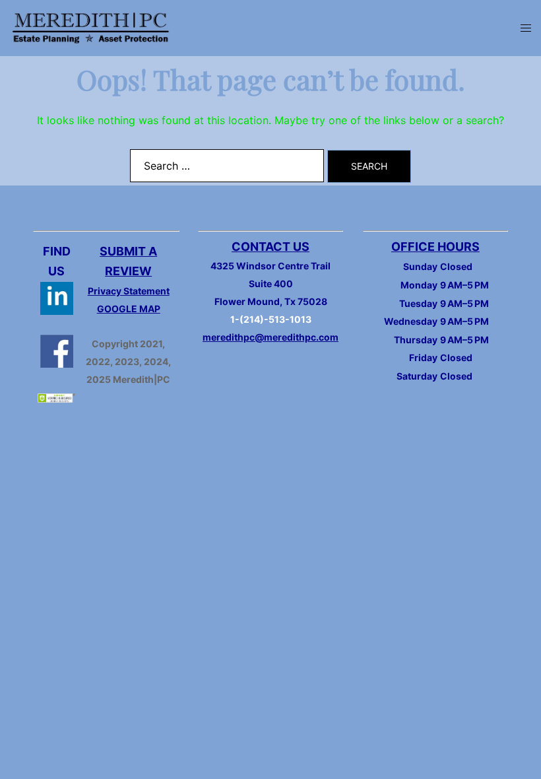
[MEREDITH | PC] (90, 27)
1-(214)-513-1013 (270, 319)
